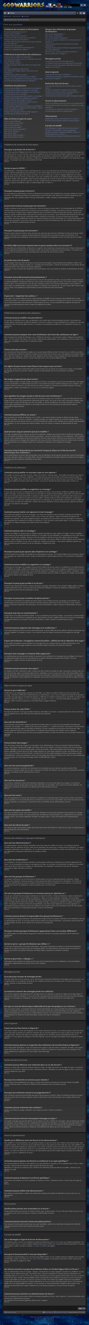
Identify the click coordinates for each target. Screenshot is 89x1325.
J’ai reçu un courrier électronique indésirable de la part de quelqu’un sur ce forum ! (63, 66)
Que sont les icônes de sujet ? (14, 137)
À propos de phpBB (40, 1246)
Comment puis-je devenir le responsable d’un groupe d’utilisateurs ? (61, 45)
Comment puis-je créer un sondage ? (15, 94)
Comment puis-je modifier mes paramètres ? (18, 57)
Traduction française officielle (42, 1320)
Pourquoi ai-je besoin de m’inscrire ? (15, 32)
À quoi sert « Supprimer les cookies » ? (16, 49)
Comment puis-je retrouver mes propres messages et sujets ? (64, 96)
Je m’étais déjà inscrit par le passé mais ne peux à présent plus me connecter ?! (22, 42)
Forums (12, 13)
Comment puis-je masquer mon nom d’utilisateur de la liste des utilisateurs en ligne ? (22, 60)
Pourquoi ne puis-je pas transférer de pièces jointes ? (21, 102)
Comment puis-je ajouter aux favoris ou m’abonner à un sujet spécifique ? (64, 106)
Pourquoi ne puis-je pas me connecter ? (16, 39)
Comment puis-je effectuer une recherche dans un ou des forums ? (63, 87)
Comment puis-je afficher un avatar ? (16, 75)
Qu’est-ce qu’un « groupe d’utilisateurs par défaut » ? (61, 52)
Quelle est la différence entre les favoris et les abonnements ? (64, 103)
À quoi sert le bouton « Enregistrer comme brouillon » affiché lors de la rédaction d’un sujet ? (23, 109)
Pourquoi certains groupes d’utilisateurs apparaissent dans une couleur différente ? (63, 49)
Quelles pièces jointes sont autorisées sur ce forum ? (62, 119)
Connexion (17, 16)
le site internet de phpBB (37, 387)
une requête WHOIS (23, 1275)
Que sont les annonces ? (12, 131)
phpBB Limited (54, 1242)
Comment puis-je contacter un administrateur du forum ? (63, 136)
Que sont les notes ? (10, 133)
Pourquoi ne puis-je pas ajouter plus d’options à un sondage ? (23, 96)
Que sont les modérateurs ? (54, 36)
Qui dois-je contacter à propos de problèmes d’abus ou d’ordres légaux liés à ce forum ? (62, 133)
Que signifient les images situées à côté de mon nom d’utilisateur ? (21, 72)
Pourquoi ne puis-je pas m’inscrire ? (15, 36)
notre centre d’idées (35, 1259)
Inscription (26, 16)
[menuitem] (77, 13)
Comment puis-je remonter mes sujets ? (17, 114)
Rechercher (8, 16)
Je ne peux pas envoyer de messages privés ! (59, 61)
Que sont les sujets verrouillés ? (14, 135)
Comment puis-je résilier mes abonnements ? (59, 111)
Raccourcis (5, 13)
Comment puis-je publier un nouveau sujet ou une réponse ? (23, 88)
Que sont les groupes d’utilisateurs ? (56, 38)
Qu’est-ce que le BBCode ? (12, 121)
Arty (41, 1318)
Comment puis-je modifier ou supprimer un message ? (21, 90)
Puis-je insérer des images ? (13, 127)
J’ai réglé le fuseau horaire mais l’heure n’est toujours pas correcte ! (22, 66)
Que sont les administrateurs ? (55, 34)
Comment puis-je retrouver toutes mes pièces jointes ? (62, 120)
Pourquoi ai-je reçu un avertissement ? (16, 104)
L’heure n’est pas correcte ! (12, 63)
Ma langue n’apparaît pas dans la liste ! (16, 69)
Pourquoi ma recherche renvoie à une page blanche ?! (62, 92)
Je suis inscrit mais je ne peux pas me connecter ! (20, 38)
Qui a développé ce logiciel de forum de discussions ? (62, 128)
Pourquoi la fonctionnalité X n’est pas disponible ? (61, 130)
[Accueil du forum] (41, 5)
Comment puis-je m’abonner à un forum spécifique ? (61, 109)
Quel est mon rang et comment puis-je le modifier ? (20, 77)
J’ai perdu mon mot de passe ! (13, 45)
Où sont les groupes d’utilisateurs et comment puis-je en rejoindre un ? (63, 41)
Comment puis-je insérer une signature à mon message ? (22, 92)
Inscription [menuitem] (84, 13)
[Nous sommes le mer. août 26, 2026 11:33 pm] (83, 20)
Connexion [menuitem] (81, 13)
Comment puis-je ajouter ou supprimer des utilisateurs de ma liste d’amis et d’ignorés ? (64, 77)
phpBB (39, 1317)
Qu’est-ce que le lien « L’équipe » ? (56, 53)
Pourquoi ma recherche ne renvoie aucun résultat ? (61, 90)
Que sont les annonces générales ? (15, 129)
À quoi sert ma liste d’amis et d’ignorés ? (58, 74)
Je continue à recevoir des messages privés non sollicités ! (64, 63)
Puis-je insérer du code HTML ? (14, 123)
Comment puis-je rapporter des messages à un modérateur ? (23, 106)
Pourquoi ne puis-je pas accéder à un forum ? (18, 100)
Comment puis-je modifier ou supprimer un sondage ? (21, 98)
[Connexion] (59, 5)
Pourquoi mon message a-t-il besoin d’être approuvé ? (21, 112)
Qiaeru (52, 1320)
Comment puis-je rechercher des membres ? (59, 94)
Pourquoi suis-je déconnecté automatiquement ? (19, 47)
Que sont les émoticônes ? (12, 125)
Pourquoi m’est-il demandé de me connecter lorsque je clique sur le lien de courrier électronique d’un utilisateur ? (23, 80)
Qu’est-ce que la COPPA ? (12, 34)
